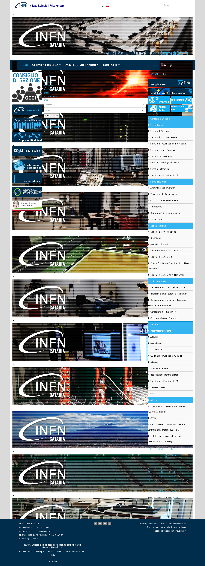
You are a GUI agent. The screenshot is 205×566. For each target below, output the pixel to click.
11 (155, 472)
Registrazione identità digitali (164, 374)
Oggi (46, 92)
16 (188, 472)
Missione (154, 362)
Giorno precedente (53, 119)
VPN (152, 393)
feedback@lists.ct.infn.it (175, 530)
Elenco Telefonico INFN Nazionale (167, 274)
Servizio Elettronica (159, 168)
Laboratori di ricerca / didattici (164, 250)
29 (181, 480)
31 (149, 484)
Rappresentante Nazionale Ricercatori (168, 293)
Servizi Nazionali (158, 181)
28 (175, 480)
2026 (174, 455)
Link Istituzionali (158, 281)
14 (175, 472)
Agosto (167, 455)
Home (24, 65)
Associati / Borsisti (159, 244)
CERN (153, 418)
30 (188, 480)
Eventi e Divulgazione (80, 65)
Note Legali (153, 523)
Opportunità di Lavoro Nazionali (165, 213)
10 (149, 472)
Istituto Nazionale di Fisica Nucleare (47, 5)
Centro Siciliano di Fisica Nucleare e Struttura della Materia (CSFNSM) (166, 427)
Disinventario (156, 349)
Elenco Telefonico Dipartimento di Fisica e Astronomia (169, 266)
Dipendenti (155, 237)
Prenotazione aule (159, 368)
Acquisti (154, 336)
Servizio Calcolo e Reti (161, 156)
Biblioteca (155, 324)
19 (162, 476)
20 (168, 476)
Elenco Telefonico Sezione (163, 231)
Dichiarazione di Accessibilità (173, 523)
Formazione (156, 206)
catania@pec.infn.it (30, 539)
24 (149, 480)
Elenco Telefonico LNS (161, 256)
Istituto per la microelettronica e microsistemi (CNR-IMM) (165, 439)
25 (155, 480)
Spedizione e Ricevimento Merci (165, 175)
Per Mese (48, 85)
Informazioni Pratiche (160, 330)
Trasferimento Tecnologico (163, 194)
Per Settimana (51, 89)
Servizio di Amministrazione (163, 137)
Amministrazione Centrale (162, 187)
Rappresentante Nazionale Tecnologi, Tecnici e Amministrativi (167, 303)
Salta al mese (50, 96)
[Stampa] (50, 76)
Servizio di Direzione (160, 131)
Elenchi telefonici (158, 225)
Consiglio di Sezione (160, 118)
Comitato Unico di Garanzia (163, 318)
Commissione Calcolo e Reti (164, 200)
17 (149, 476)
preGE (175, 497)
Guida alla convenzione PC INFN (166, 355)
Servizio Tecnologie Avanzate (164, 162)
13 (168, 472)
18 (155, 476)
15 (181, 472)
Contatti (110, 65)
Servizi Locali (156, 125)
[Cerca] (95, 100)
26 (162, 480)
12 (162, 472)
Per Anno (48, 82)
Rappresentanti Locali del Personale (167, 287)
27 (168, 480)
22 (181, 476)
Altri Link (154, 400)
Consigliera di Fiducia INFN (163, 311)
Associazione (156, 343)
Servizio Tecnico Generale (162, 150)
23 (188, 476)
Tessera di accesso (159, 387)
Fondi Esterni (156, 219)
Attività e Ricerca (45, 65)
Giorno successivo (53, 126)
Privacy (142, 523)
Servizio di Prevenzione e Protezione (168, 143)
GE (173, 501)
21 (175, 476)
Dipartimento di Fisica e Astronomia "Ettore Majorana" (166, 409)
